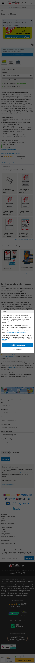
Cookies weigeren (17, 349)
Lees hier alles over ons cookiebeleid (16, 332)
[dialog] (17, 331)
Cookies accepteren (17, 345)
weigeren (4, 339)
